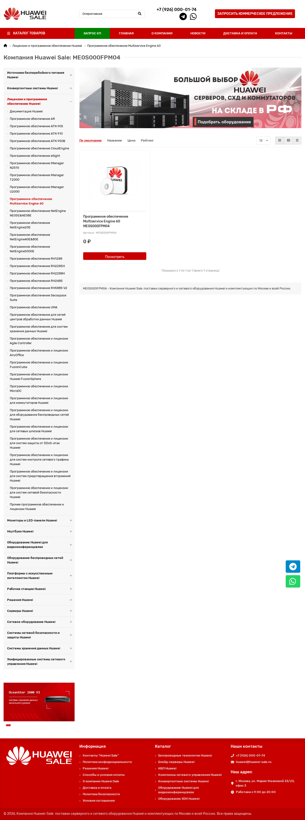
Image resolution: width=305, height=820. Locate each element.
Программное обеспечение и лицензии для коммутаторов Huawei (39, 400)
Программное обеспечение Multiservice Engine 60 (124, 45)
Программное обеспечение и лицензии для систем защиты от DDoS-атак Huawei (39, 443)
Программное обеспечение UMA (33, 307)
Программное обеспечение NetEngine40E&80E (30, 237)
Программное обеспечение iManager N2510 (37, 165)
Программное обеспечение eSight (35, 156)
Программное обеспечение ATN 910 (36, 133)
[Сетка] (279, 141)
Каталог (163, 746)
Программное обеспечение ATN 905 (36, 126)
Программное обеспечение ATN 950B (37, 141)
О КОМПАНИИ (162, 33)
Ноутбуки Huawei (20, 531)
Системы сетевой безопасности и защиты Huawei (33, 635)
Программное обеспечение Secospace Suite (38, 298)
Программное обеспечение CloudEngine (39, 148)
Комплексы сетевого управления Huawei (190, 775)
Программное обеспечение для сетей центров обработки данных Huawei (38, 317)
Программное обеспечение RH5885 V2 (38, 288)
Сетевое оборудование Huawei (31, 622)
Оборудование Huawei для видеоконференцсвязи (27, 545)
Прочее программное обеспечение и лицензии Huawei (37, 507)
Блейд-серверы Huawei (176, 762)
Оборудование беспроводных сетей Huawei (35, 560)
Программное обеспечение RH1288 (36, 258)
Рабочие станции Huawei (26, 589)
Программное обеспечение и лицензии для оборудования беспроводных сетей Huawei (39, 414)
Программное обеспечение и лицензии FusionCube (39, 365)
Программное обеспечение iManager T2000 (37, 177)
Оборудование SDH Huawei (178, 798)
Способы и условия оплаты (104, 775)
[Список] (288, 141)
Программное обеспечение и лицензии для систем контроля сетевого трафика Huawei (39, 459)
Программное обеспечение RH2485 (36, 281)
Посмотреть (114, 257)
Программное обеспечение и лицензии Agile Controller (39, 341)
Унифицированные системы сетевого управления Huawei (36, 661)
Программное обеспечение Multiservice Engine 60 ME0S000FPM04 (105, 221)
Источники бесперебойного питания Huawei (35, 75)
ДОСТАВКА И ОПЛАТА (240, 33)
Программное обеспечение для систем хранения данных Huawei (39, 329)
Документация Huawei (26, 111)
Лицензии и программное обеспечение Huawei (47, 45)
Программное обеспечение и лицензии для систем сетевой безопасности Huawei (39, 492)
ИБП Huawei (167, 768)
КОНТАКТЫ (283, 33)
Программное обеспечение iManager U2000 (37, 189)
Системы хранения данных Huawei (33, 648)
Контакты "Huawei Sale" (101, 755)
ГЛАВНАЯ (126, 33)
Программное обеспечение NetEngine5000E (30, 249)
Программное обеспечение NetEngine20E (30, 225)
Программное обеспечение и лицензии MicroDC (39, 388)
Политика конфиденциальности (107, 762)
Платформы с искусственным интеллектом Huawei (29, 576)
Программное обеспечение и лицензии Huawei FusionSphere (39, 377)
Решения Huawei (20, 600)
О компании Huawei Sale (101, 781)
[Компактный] (297, 141)
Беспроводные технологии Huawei (185, 755)
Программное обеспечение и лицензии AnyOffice (39, 353)
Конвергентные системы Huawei (32, 88)
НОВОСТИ (197, 33)
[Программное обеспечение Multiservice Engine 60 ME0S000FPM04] (114, 180)
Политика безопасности (101, 794)
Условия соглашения (99, 800)
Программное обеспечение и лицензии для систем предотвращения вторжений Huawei (40, 476)
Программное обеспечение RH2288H (37, 273)
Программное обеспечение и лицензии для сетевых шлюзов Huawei (39, 429)
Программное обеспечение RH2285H (37, 266)
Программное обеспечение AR (32, 119)
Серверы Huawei (20, 611)
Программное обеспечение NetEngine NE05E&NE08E (38, 213)
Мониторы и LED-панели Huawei (32, 520)
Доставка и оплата (97, 787)
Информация (92, 746)
